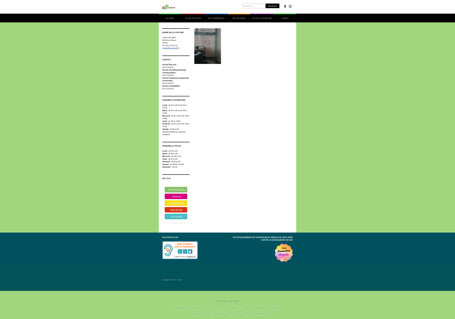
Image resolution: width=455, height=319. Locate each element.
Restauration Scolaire (176, 190)
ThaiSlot (195, 313)
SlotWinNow (234, 313)
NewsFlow (210, 307)
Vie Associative (176, 216)
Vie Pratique (239, 18)
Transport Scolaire (177, 203)
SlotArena (260, 313)
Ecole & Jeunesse (261, 18)
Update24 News (183, 307)
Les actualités (193, 18)
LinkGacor (275, 307)
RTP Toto (248, 307)
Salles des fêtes (176, 210)
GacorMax (261, 307)
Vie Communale (216, 18)
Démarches (176, 196)
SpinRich (248, 313)
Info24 (236, 307)
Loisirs (285, 18)
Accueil (170, 18)
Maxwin (207, 313)
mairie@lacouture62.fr (170, 48)
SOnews (198, 307)
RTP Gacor (220, 313)
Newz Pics (224, 307)
